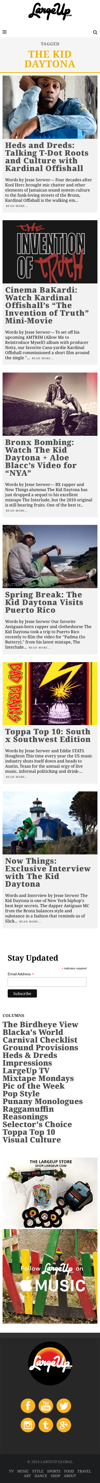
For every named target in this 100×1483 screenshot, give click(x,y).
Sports (54, 1471)
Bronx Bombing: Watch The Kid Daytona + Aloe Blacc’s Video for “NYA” (41, 457)
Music (23, 1471)
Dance (41, 1475)
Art (27, 1475)
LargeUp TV (26, 1070)
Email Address (21, 974)
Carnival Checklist (40, 1039)
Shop (55, 1475)
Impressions (27, 1062)
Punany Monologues (43, 1101)
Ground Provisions (40, 1047)
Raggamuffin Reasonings (28, 1113)
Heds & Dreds (30, 1055)
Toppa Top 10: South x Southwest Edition (48, 735)
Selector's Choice (37, 1124)
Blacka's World (33, 1032)
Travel (84, 1471)
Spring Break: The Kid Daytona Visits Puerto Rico (44, 602)
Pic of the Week (34, 1086)
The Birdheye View (40, 1024)
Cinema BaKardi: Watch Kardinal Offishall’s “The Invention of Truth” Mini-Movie (47, 305)
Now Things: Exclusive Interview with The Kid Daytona (48, 872)
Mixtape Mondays (38, 1078)
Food (69, 1471)
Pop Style (21, 1093)
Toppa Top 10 (29, 1132)
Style (38, 1471)
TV (11, 1471)
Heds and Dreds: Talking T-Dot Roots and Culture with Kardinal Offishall (47, 156)
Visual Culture (32, 1139)
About (70, 1475)
